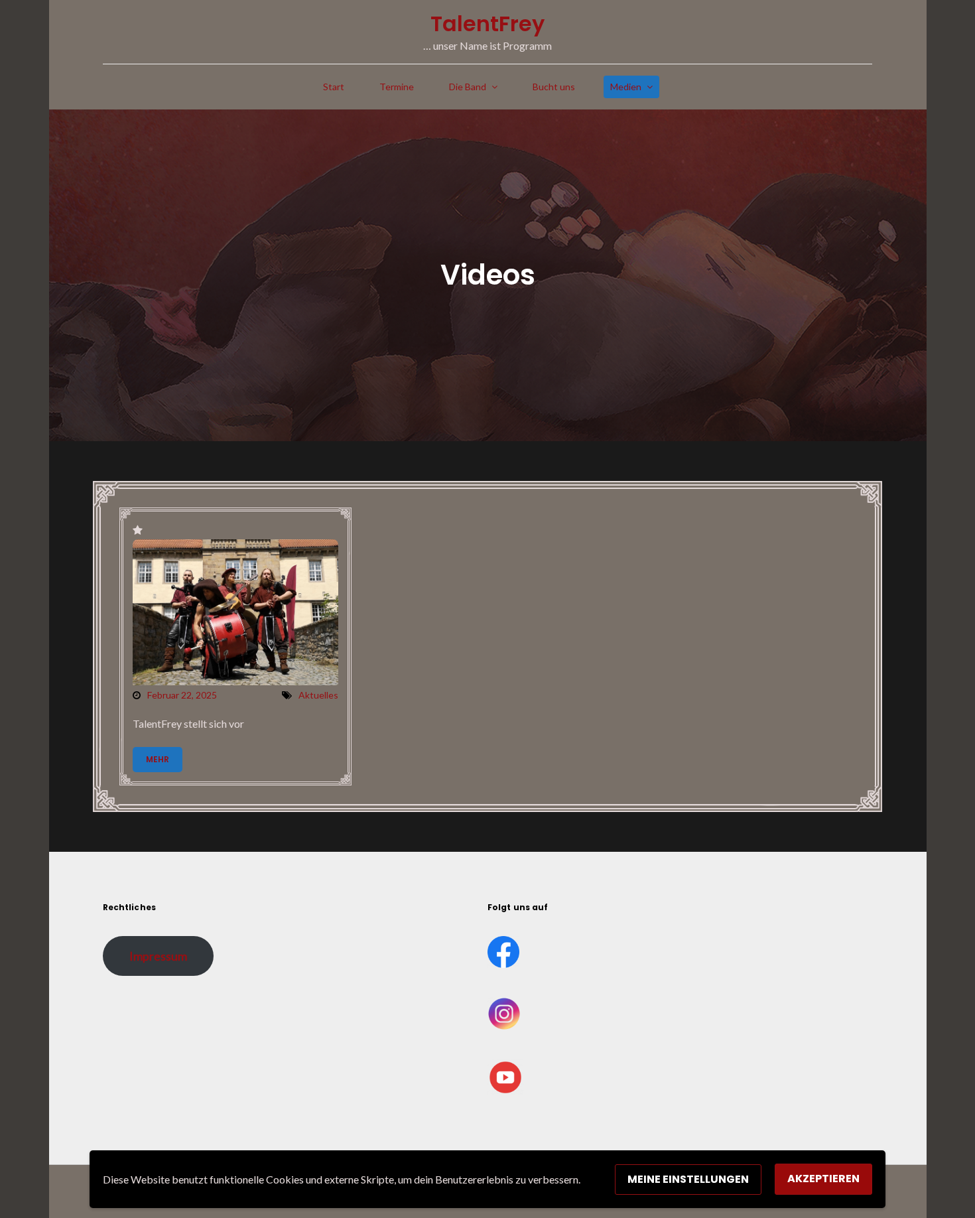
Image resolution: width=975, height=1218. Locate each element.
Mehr (157, 759)
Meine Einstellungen (688, 1179)
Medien (625, 86)
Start (333, 86)
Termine (396, 86)
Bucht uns (554, 86)
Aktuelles (318, 695)
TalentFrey (487, 23)
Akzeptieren (823, 1178)
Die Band (467, 86)
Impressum (158, 956)
